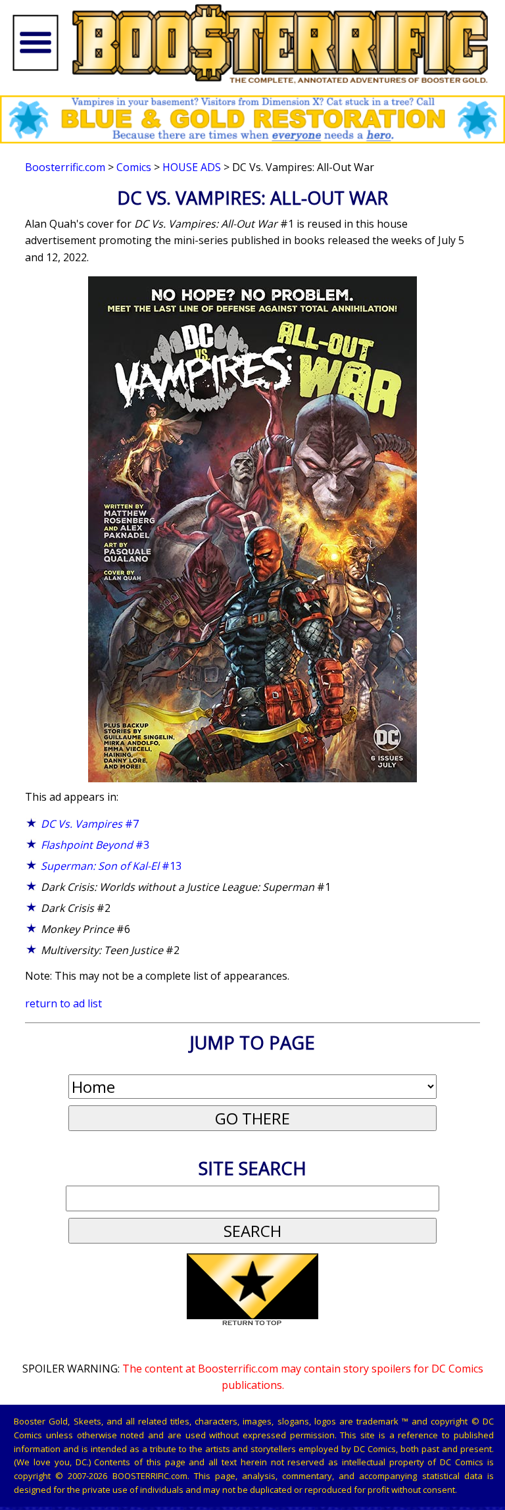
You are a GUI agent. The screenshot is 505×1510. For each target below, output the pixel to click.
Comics (133, 167)
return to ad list (63, 1003)
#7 (90, 824)
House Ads (191, 167)
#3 (95, 845)
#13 (111, 866)
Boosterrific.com (65, 167)
